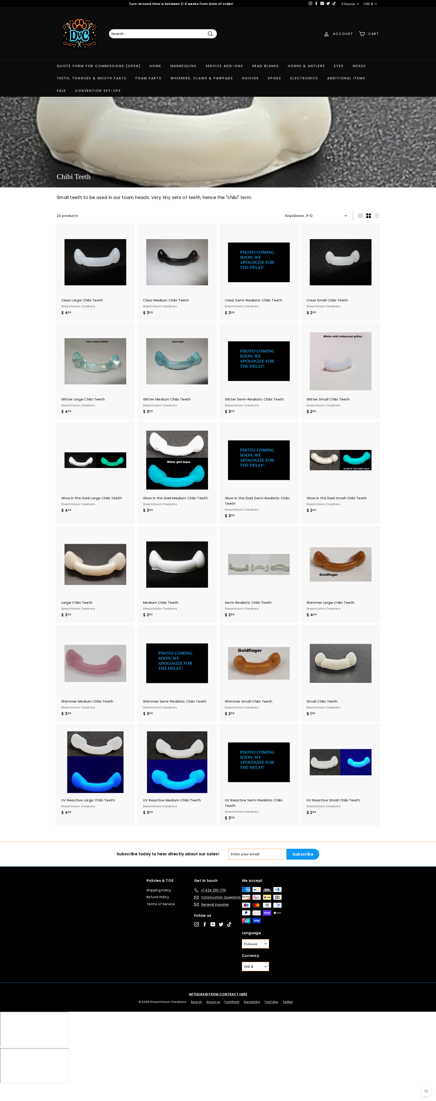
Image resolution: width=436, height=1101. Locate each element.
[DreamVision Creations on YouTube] (213, 924)
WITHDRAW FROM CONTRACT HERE (218, 994)
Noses (359, 66)
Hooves (250, 78)
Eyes (339, 66)
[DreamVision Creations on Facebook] (204, 924)
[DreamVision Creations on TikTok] (229, 924)
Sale (61, 90)
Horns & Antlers (306, 66)
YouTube (271, 1002)
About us (213, 1002)
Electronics (304, 78)
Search (196, 1002)
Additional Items (346, 78)
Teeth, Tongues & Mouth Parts (91, 78)
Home (155, 66)
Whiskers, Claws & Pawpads (202, 78)
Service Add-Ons (224, 66)
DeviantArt (252, 1002)
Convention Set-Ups (98, 90)
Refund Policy (157, 897)
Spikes (274, 78)
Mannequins (184, 66)
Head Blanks (265, 66)
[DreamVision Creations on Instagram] (196, 924)
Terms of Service (160, 904)
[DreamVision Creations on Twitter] (221, 924)
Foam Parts (148, 78)
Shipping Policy (158, 890)
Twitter (288, 1002)
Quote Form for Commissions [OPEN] (99, 66)
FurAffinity (232, 1002)
